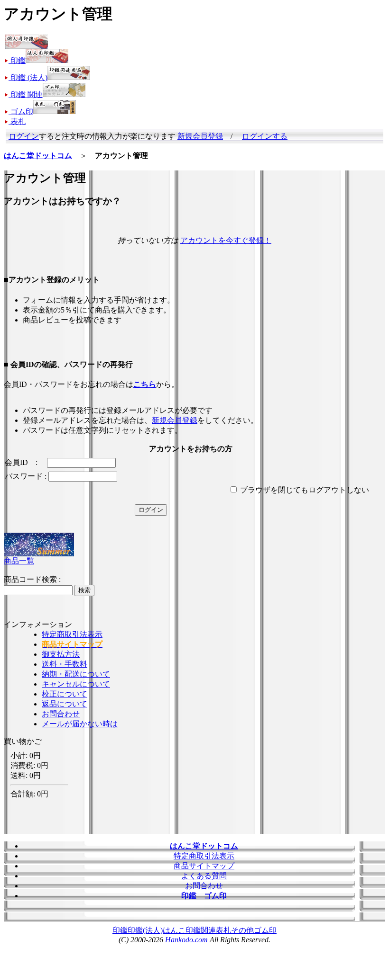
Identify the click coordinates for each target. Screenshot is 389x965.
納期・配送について (76, 674)
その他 (242, 930)
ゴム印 (265, 930)
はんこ (174, 930)
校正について (64, 694)
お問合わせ (61, 714)
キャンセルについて (76, 684)
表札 (223, 930)
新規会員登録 (200, 136)
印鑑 (120, 930)
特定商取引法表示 (72, 634)
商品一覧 (19, 561)
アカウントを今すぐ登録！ (225, 240)
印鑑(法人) (145, 930)
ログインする (264, 136)
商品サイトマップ (204, 866)
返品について (64, 704)
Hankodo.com (186, 940)
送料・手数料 (64, 664)
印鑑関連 (200, 930)
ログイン (24, 136)
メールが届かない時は (80, 724)
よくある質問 (204, 876)
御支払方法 (61, 654)
